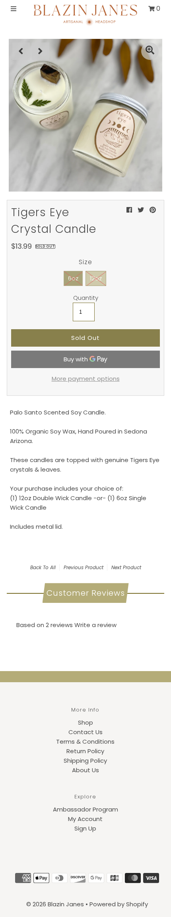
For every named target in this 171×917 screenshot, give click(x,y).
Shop (85, 722)
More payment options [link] (86, 378)
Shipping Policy (85, 760)
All (53, 567)
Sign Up (85, 828)
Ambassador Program (85, 809)
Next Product (126, 567)
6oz (73, 278)
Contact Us (85, 732)
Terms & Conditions (85, 741)
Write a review (95, 625)
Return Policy (85, 751)
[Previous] (21, 51)
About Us (85, 770)
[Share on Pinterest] (153, 210)
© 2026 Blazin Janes (55, 904)
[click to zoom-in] (150, 51)
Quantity (85, 298)
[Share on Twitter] (141, 210)
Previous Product (83, 567)
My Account (85, 819)
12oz (96, 278)
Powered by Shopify (118, 904)
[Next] (40, 51)
